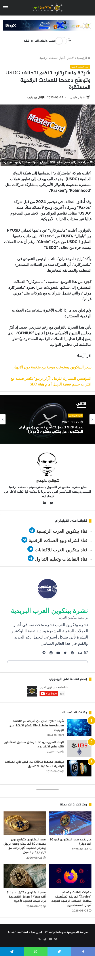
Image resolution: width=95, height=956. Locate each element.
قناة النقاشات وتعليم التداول (61, 559)
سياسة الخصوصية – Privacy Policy (66, 932)
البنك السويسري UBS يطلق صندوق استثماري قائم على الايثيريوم (34, 744)
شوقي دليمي (77, 97)
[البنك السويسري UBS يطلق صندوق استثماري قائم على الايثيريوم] (79, 748)
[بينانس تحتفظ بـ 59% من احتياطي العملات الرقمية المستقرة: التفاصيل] (79, 768)
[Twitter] (55, 939)
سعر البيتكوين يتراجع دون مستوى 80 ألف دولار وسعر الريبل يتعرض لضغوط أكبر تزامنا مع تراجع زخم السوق (25, 846)
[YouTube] (50, 939)
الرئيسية (82, 58)
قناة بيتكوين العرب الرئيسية (61, 531)
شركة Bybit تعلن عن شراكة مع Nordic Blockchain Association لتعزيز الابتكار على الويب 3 (36, 725)
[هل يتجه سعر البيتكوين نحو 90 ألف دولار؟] (70, 823)
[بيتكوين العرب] (47, 7)
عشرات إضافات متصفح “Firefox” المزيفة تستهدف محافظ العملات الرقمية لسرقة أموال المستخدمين (71, 899)
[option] (47, 419)
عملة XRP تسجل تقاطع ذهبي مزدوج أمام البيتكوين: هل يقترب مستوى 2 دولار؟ (51, 429)
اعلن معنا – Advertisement (25, 932)
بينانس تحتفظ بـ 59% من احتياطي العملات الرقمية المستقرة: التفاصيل (34, 764)
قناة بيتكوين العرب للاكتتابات (60, 549)
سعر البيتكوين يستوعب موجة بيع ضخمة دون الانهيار (52, 367)
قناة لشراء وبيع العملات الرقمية (58, 540)
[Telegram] (45, 939)
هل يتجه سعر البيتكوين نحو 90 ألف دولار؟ (70, 841)
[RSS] (39, 939)
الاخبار (70, 58)
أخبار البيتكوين (75, 415)
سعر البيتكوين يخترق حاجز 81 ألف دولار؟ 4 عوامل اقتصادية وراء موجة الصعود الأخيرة (26, 897)
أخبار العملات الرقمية (52, 58)
